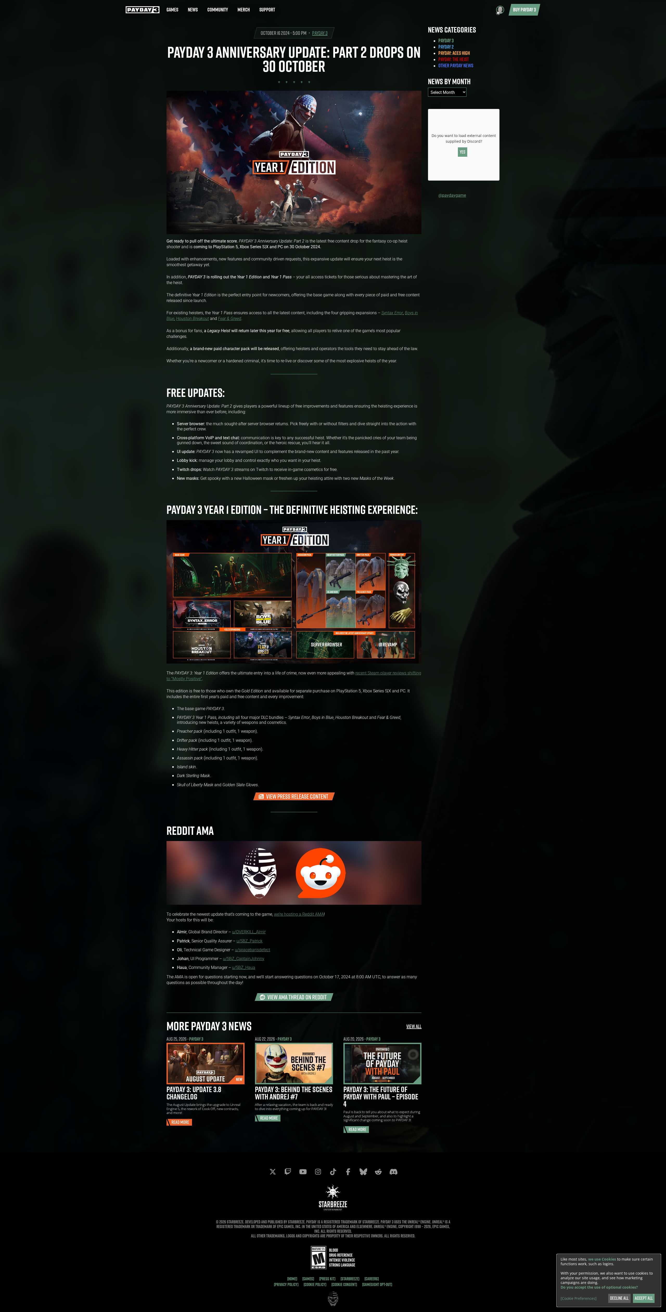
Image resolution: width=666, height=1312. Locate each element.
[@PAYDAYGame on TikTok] (333, 1171)
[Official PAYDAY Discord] (393, 1171)
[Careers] (371, 1279)
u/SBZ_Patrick (249, 940)
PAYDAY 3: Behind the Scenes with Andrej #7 (293, 1093)
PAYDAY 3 (320, 32)
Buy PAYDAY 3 (524, 9)
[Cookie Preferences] (579, 1298)
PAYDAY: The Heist (453, 59)
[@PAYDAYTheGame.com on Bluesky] (363, 1171)
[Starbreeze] (350, 1279)
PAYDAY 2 (446, 46)
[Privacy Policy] (286, 1284)
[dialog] (609, 1280)
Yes (462, 152)
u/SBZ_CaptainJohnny (243, 958)
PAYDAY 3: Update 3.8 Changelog (193, 1093)
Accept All (644, 1298)
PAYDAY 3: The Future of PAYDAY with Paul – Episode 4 (380, 1096)
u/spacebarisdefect (252, 949)
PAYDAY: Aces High (454, 53)
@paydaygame (452, 195)
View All (413, 1026)
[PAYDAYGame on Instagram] (318, 1171)
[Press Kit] (327, 1279)
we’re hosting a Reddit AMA (299, 914)
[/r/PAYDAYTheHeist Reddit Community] (378, 1171)
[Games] (308, 1279)
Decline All (619, 1298)
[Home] (292, 1279)
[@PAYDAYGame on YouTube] (303, 1171)
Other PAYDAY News (455, 65)
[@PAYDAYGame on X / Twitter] (273, 1171)
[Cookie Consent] (344, 1284)
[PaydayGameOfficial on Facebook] (348, 1171)
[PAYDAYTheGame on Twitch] (288, 1171)
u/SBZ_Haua (243, 967)
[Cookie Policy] (315, 1284)
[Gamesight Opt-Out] (377, 1284)
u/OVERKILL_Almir (249, 931)
